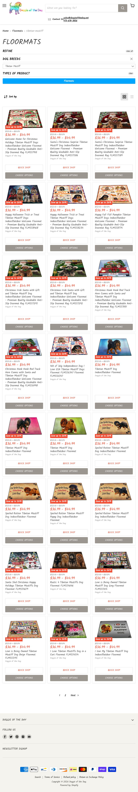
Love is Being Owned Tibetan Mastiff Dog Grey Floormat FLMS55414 (110, 585)
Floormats (17, 31)
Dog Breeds (11, 59)
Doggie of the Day (13, 155)
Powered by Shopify (69, 785)
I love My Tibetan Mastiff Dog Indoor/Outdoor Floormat (111, 653)
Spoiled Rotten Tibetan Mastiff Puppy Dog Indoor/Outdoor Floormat (67, 516)
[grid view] (124, 96)
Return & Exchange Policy (91, 777)
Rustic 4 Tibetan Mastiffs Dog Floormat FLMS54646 (66, 584)
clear (132, 59)
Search (38, 777)
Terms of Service (52, 777)
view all (129, 51)
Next (74, 695)
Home (6, 31)
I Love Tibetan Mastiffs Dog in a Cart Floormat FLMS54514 (68, 653)
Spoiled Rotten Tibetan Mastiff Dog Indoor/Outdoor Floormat (112, 449)
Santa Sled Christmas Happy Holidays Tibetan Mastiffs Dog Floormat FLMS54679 (21, 585)
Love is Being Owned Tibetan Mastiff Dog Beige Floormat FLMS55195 (21, 654)
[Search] (122, 8)
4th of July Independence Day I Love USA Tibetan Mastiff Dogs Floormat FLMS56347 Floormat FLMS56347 (67, 371)
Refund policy (69, 777)
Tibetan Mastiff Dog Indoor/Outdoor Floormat (108, 371)
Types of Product (16, 73)
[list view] (131, 96)
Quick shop (24, 167)
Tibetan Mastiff (12, 66)
